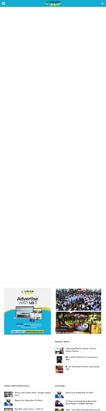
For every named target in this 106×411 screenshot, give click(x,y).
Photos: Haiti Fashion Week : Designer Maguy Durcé (33, 394)
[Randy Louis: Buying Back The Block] (8, 402)
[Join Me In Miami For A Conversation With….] (59, 360)
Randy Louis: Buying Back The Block (28, 400)
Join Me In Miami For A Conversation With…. (82, 358)
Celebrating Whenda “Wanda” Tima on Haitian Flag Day (81, 350)
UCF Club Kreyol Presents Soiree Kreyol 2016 (82, 368)
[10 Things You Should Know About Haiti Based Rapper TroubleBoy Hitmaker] (59, 403)
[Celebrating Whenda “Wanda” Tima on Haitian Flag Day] (59, 350)
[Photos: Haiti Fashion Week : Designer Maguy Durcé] (8, 394)
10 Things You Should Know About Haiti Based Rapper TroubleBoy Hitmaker (81, 402)
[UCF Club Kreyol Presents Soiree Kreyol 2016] (59, 369)
